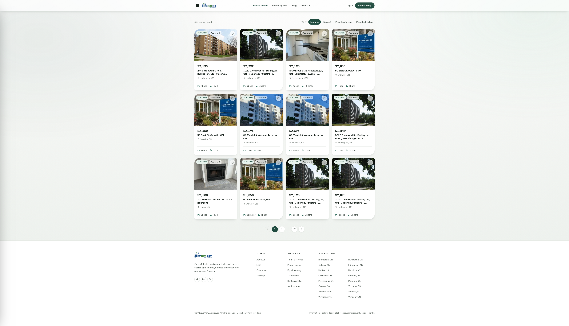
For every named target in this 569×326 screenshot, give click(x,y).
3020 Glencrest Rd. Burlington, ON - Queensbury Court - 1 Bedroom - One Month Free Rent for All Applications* (352, 140)
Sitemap (260, 275)
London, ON (354, 275)
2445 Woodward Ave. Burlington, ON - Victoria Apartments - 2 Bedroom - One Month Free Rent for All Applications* (214, 77)
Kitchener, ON (325, 275)
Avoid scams (293, 286)
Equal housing (294, 270)
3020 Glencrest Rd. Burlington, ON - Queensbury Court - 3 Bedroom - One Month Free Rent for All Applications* (260, 75)
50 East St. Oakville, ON (348, 70)
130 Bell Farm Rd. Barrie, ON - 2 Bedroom (214, 201)
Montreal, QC (354, 281)
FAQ (258, 265)
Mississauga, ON (326, 281)
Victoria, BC (354, 291)
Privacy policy (294, 265)
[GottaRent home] (209, 5)
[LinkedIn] (203, 279)
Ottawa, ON (324, 286)
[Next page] (301, 229)
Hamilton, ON (355, 270)
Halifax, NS (323, 270)
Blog (294, 5)
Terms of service (295, 259)
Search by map (279, 5)
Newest (327, 22)
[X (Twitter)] (210, 279)
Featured (314, 22)
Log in (349, 5)
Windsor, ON (354, 297)
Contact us (261, 270)
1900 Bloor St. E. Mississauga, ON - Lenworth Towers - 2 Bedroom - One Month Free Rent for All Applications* (306, 75)
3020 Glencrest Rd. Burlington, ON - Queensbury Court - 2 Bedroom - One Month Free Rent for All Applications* (306, 204)
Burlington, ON (355, 259)
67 (294, 229)
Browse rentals (260, 5)
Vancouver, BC (325, 291)
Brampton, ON (325, 259)
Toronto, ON (354, 286)
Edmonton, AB (355, 265)
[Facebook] (197, 279)
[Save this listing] (232, 33)
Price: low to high (343, 22)
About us (305, 5)
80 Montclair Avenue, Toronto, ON (260, 137)
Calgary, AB (324, 265)
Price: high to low (364, 22)
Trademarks (293, 275)
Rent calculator (294, 281)
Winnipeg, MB (325, 297)
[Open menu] (197, 5)
